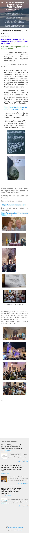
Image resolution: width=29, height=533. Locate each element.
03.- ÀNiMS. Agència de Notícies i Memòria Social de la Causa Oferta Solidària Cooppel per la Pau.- (14, 6)
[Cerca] (27, 3)
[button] (27, 31)
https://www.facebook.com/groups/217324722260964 (15, 108)
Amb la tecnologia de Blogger (15, 527)
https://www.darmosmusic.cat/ (14, 205)
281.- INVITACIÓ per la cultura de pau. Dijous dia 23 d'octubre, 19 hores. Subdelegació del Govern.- (11, 446)
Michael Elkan (19, 530)
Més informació (23, 461)
